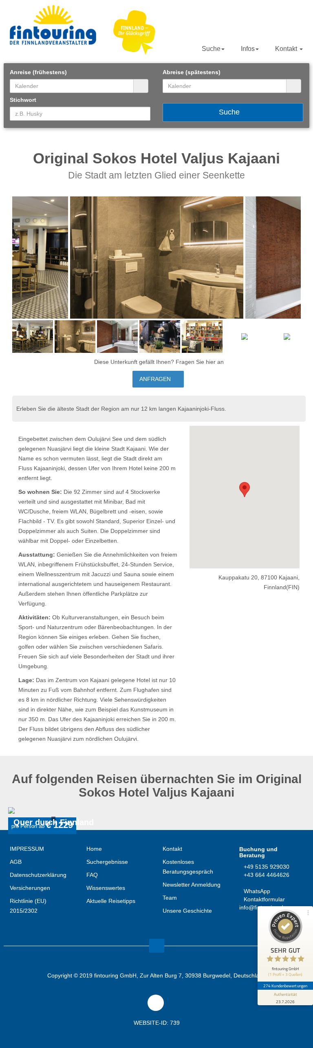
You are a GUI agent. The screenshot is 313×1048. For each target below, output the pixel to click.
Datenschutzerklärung (38, 875)
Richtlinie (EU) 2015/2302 (28, 906)
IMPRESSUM (27, 848)
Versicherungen (30, 888)
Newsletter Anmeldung (191, 884)
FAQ (92, 875)
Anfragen (155, 379)
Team (170, 897)
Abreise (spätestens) (191, 72)
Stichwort (23, 100)
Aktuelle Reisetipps (110, 901)
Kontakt (287, 48)
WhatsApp (257, 891)
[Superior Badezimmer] (156, 257)
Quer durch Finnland (53, 822)
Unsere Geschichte (187, 910)
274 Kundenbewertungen (285, 986)
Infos (248, 48)
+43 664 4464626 (266, 875)
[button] (244, 489)
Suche (211, 48)
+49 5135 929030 (266, 866)
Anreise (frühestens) (38, 72)
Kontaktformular (264, 899)
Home (94, 848)
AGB (16, 862)
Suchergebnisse (107, 862)
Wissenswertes (105, 888)
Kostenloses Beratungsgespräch (188, 867)
